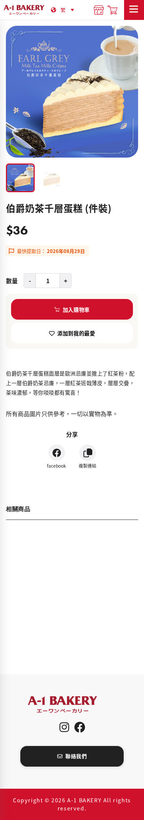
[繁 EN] (69, 10)
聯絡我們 (76, 756)
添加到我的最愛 (76, 333)
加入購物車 (76, 309)
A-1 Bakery (72, 704)
